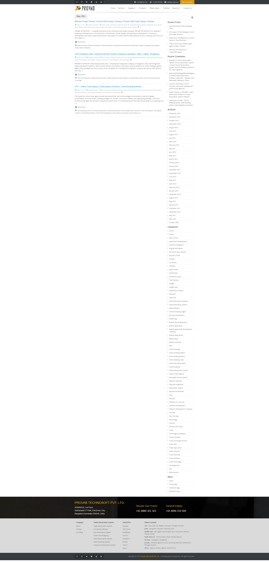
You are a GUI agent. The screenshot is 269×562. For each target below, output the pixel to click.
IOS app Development (177, 315)
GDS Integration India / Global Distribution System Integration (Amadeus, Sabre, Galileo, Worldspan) (117, 54)
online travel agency (147, 110)
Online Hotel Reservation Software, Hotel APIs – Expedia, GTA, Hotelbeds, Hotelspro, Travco (181, 78)
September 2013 (175, 194)
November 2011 (174, 208)
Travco (125, 545)
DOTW (125, 542)
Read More (81, 42)
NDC (170, 346)
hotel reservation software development (89, 45)
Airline (107, 25)
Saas (170, 395)
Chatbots (172, 266)
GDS (79, 78)
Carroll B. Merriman (176, 84)
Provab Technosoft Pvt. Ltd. (149, 556)
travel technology (124, 60)
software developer (107, 45)
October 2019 (174, 120)
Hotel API (120, 25)
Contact (79, 529)
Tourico (125, 535)
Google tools (173, 287)
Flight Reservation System (103, 526)
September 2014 (175, 173)
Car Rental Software (101, 529)
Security (172, 398)
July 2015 (172, 149)
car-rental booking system (99, 110)
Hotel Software (79, 27)
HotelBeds (126, 532)
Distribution (113, 25)
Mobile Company (175, 342)
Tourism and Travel (176, 427)
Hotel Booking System (113, 110)
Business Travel (174, 255)
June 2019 (172, 131)
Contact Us (187, 8)
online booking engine (177, 353)
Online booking (174, 349)
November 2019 (174, 117)
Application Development (178, 241)
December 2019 (174, 113)
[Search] (192, 17)
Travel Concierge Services (178, 441)
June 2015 (172, 152)
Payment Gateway (175, 381)
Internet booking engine (177, 312)
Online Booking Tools (176, 360)
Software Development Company (180, 409)
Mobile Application (175, 326)
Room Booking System (102, 542)
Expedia (125, 526)
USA (170, 469)
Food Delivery (174, 280)
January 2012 (173, 205)
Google (171, 284)
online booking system (177, 356)
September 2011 (175, 212)
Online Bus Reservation (177, 363)
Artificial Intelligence (176, 245)
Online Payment (174, 367)
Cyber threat (173, 270)
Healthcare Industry (176, 291)
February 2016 (174, 145)
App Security (173, 238)
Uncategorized (116, 92)
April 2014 (172, 184)
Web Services (174, 472)
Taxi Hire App (174, 416)
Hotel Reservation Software (138, 25)
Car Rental (173, 262)
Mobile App (173, 319)
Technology (173, 420)
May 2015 (172, 156)
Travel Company (174, 437)
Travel (171, 430)
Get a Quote (187, 2)
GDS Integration (85, 78)
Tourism (172, 423)
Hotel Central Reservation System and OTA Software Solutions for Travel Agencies (181, 67)
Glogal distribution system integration (118, 78)
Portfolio (166, 8)
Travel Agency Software (120, 27)
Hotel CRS (126, 25)
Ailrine (103, 25)
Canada (172, 259)
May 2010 (172, 219)
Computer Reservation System (104, 545)
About (78, 526)
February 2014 (174, 187)
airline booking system (84, 110)
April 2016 (172, 142)
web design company (137, 45)
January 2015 (173, 166)
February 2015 (174, 163)
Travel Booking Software (88, 113)
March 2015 (173, 159)
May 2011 (172, 215)
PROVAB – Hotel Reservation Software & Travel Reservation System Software (181, 94)
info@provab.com (173, 2)
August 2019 (173, 128)
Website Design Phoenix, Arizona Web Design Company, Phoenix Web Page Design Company (114, 21)
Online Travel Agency (106, 27)
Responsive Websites (176, 391)
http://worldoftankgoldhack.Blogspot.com (183, 73)
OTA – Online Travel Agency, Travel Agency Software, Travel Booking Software (108, 87)
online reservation (135, 110)
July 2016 (172, 138)
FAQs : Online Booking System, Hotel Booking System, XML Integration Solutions (181, 102)
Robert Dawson (174, 92)
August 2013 (173, 198)
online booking (125, 110)
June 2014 (172, 177)
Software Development (177, 406)
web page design (149, 45)
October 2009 (174, 222)
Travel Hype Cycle (175, 448)
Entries (173, 484)
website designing (85, 48)
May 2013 (172, 201)
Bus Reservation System (177, 252)
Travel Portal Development (103, 113)
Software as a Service (176, 402)
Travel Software (132, 27)
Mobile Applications (176, 335)
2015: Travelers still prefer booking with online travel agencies (181, 86)
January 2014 (173, 191)
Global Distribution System (98, 78)
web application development (122, 45)
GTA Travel (126, 529)
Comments (174, 488)
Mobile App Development (178, 322)
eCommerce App (175, 277)
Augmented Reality (176, 248)
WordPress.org (174, 491)
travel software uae (134, 113)
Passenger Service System (178, 377)
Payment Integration (176, 384)
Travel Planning (174, 455)
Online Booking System (136, 78)
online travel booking (150, 78)
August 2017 (173, 134)
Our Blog (79, 532)
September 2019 (175, 124)
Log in (171, 481)
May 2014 (172, 180)
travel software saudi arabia (120, 113)
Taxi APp (172, 413)
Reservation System (176, 388)
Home (113, 8)
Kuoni (125, 548)
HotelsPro (126, 539)
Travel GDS (105, 60)
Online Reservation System (92, 27)
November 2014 (174, 170)
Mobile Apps (173, 339)
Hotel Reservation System (154, 25)
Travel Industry (174, 451)
